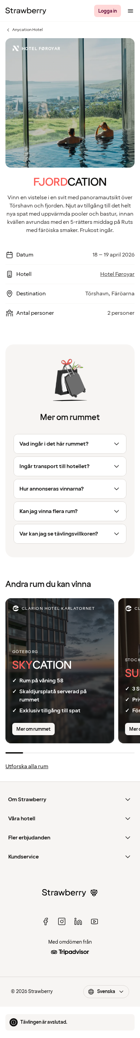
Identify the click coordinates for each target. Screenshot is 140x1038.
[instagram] (62, 921)
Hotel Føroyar (117, 274)
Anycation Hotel (24, 30)
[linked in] (78, 921)
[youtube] (94, 921)
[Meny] (130, 11)
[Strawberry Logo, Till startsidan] (25, 10)
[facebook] (45, 921)
